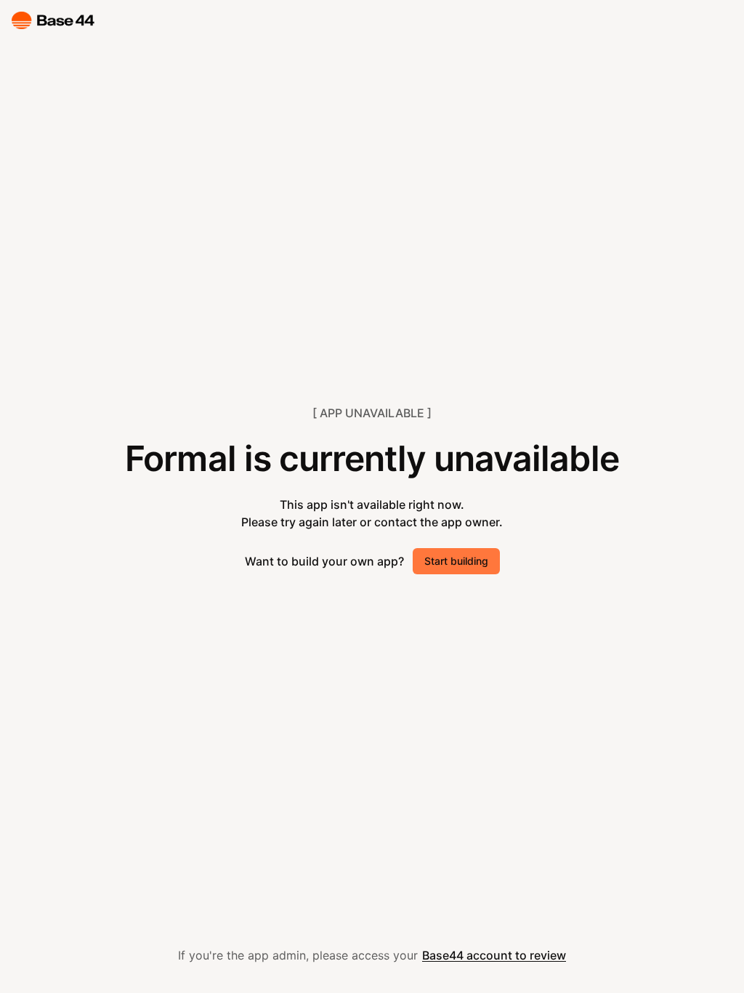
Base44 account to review (494, 955)
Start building (456, 561)
